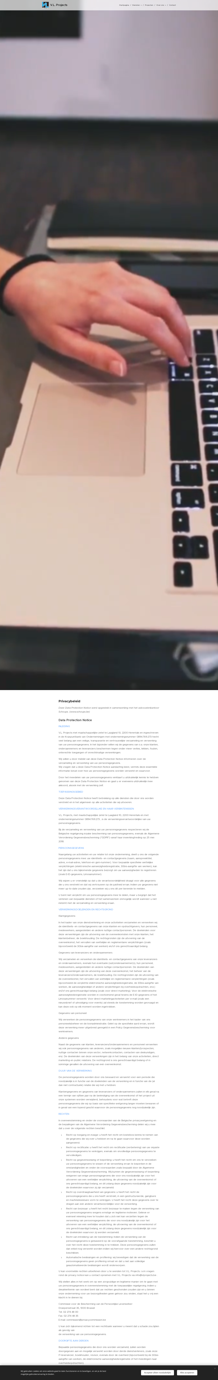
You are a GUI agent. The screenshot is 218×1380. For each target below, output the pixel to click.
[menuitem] (125, 5)
